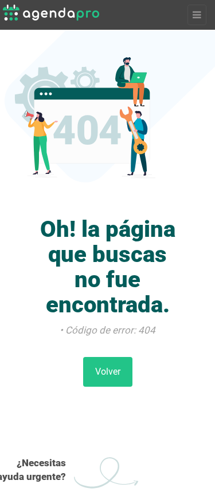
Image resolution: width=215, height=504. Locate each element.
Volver (107, 371)
